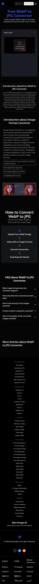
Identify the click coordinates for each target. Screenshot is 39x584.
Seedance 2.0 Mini (19, 402)
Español (30, 567)
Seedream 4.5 (19, 371)
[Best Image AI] (2, 3)
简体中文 (5, 576)
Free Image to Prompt (19, 457)
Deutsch (5, 571)
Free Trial (28, 3)
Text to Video (19, 432)
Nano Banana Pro (19, 368)
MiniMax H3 (19, 405)
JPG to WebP (19, 469)
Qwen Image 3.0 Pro (19, 380)
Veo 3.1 (19, 396)
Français (30, 571)
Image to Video (19, 435)
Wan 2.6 (19, 393)
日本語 (16, 561)
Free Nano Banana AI (19, 443)
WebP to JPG (19, 463)
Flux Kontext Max (19, 374)
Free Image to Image (19, 449)
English (5, 561)
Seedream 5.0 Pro (19, 382)
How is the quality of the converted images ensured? (16, 317)
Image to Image (19, 429)
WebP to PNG (19, 466)
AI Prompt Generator (19, 454)
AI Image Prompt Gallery (19, 488)
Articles (19, 494)
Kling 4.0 (19, 413)
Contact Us (19, 516)
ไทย (3, 581)
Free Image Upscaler (19, 460)
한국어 (29, 576)
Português (18, 567)
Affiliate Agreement (19, 507)
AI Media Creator (20, 421)
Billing (19, 485)
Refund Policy (19, 510)
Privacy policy (19, 501)
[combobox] (19, 4)
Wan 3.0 (19, 407)
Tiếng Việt (18, 581)
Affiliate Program (19, 491)
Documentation (19, 513)
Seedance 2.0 (19, 390)
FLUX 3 (20, 399)
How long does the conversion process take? (18, 297)
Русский (17, 571)
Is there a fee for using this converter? (17, 311)
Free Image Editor (19, 452)
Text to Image (20, 427)
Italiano (5, 567)
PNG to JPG (19, 478)
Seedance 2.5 (19, 410)
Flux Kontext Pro (19, 377)
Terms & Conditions (19, 504)
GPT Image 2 (19, 365)
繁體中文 (17, 576)
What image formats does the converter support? (14, 289)
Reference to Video (19, 424)
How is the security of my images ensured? (15, 304)
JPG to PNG (19, 472)
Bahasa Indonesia (31, 561)
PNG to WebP (19, 475)
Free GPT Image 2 (19, 446)
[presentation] (19, 45)
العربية (29, 581)
